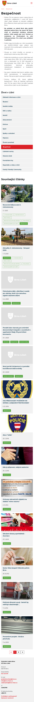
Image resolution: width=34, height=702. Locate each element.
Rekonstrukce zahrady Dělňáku (12, 220)
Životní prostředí (8, 142)
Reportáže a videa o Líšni (11, 165)
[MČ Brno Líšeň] (9, 3)
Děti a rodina (7, 111)
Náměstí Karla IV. (19, 214)
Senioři (5, 115)
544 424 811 (4, 673)
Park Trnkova (7, 217)
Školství (5, 102)
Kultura (5, 124)
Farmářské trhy (8, 160)
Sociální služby (8, 106)
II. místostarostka (8, 214)
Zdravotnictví (7, 120)
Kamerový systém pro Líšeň (11, 223)
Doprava (5, 138)
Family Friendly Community (12, 169)
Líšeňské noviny (8, 151)
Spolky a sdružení (9, 133)
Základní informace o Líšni (11, 97)
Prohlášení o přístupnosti (9, 696)
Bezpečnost (9, 9)
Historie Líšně (7, 156)
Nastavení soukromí (7, 698)
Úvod (2, 9)
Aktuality (6, 342)
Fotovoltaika (26, 220)
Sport (4, 129)
